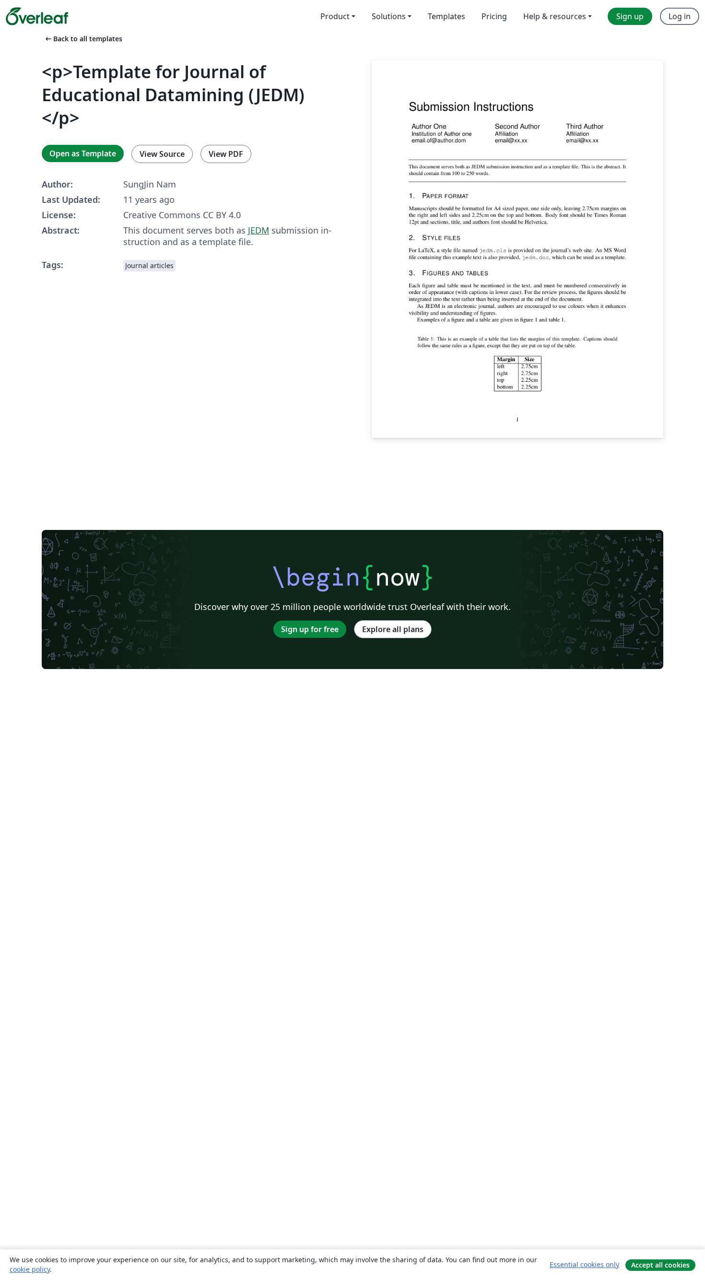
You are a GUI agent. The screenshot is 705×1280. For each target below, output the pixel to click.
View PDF (226, 154)
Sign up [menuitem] (630, 16)
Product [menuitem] (335, 16)
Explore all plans (392, 629)
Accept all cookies (660, 1264)
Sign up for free (310, 629)
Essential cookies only (584, 1264)
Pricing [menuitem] (494, 16)
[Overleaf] (37, 16)
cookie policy (30, 1269)
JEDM (258, 230)
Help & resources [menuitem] (554, 16)
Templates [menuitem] (446, 16)
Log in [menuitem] (680, 16)
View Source (162, 154)
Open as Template (82, 153)
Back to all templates (83, 38)
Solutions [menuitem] (389, 16)
